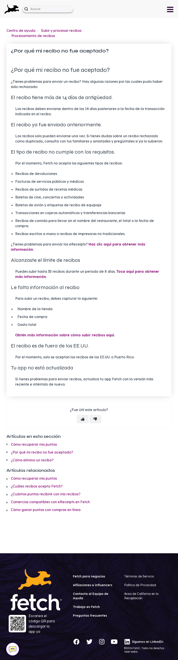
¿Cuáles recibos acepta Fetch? (37, 486)
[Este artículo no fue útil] (95, 419)
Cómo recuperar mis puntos (34, 444)
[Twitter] (89, 642)
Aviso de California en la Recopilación (141, 596)
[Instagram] (101, 642)
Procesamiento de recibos (33, 36)
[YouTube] (114, 642)
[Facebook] (76, 642)
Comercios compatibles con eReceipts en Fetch (50, 502)
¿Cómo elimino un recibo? (32, 460)
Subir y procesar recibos (61, 30)
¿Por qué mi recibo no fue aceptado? (42, 452)
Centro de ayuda (21, 30)
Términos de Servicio (139, 576)
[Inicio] (11, 8)
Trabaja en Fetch (86, 607)
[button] (11, 8)
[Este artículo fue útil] (83, 419)
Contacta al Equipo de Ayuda (90, 596)
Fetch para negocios (89, 576)
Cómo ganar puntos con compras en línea (46, 510)
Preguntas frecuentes (90, 616)
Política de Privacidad (140, 585)
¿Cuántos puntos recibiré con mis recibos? (46, 494)
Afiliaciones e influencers (92, 585)
